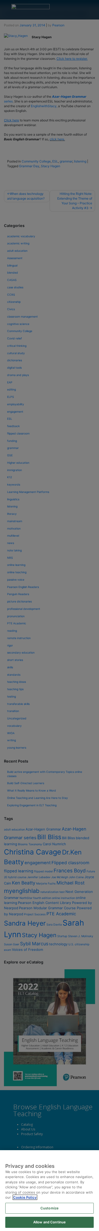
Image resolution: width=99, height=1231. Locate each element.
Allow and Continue (49, 1222)
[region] (49, 1190)
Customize (49, 1208)
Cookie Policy (25, 1197)
